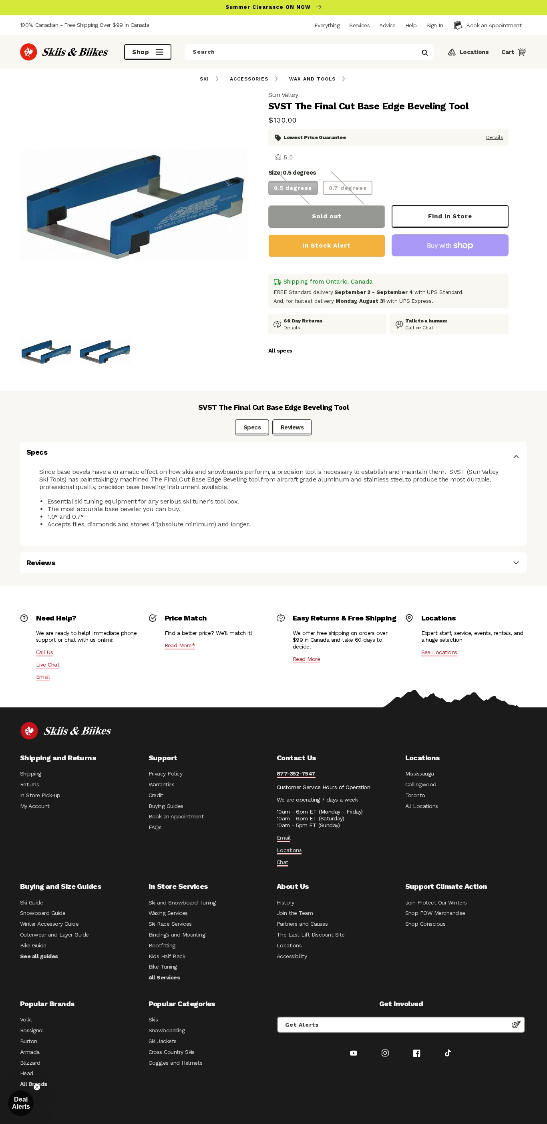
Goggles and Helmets (176, 1063)
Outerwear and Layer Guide (54, 934)
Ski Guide (31, 902)
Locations (289, 850)
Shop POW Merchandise (435, 913)
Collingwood (420, 784)
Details (494, 137)
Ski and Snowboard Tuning (182, 902)
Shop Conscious (425, 924)
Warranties (162, 784)
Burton (28, 1041)
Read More (306, 659)
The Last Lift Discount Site (311, 934)
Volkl (26, 1019)
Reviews (292, 427)
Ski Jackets (163, 1041)
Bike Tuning (163, 966)
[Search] (425, 53)
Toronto (415, 795)
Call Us (44, 652)
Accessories (249, 79)
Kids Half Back (167, 956)
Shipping (30, 773)
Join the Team (295, 913)
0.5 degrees (293, 188)
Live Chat (47, 664)
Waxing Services (168, 913)
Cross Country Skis (172, 1052)
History (285, 902)
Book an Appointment (176, 816)
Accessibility (292, 956)
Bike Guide (33, 945)
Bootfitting (162, 945)
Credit (156, 795)
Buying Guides (166, 806)
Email (43, 676)
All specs (280, 350)
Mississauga (419, 773)
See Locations (439, 652)
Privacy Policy (166, 773)
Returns (29, 784)
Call (409, 327)
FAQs (155, 827)
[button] (435, 25)
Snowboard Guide (42, 913)
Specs (252, 427)
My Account (35, 806)
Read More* (180, 645)
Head (26, 1073)
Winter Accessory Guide (49, 924)
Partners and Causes (302, 924)
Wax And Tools (312, 79)
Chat (427, 327)
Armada (30, 1052)
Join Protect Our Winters (436, 902)
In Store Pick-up (40, 795)
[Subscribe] (516, 1024)
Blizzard (30, 1063)
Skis (153, 1019)
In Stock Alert (326, 245)
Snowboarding (167, 1030)
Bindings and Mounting (177, 934)
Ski (204, 79)
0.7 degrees (348, 188)
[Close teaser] (37, 1087)
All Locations (421, 806)
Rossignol (32, 1030)
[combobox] (309, 52)
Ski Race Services (170, 924)
